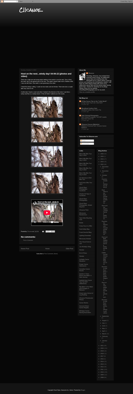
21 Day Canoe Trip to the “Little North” (92, 103)
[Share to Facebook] (52, 231)
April (103, 331)
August (104, 320)
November (105, 171)
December (105, 166)
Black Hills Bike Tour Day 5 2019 (85, 169)
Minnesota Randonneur (83, 213)
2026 (102, 154)
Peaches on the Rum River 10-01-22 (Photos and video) (104, 306)
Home (47, 248)
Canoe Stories (83, 303)
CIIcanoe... (31, 10)
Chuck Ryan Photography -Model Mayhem (85, 205)
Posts (83, 140)
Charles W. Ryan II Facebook (85, 194)
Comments (85, 143)
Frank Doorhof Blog (85, 232)
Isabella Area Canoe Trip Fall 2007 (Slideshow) (85, 281)
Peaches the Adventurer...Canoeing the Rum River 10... (105, 228)
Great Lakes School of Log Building (86, 294)
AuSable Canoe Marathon (84, 260)
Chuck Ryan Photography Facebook (83, 189)
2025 (102, 156)
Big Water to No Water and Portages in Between (86, 288)
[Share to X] (50, 231)
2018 (102, 353)
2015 (102, 359)
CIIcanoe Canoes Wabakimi (90, 124)
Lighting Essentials (85, 235)
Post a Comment (28, 240)
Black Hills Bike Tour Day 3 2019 (85, 159)
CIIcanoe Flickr (84, 210)
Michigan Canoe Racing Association (85, 311)
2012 (102, 367)
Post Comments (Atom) (51, 253)
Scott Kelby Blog (84, 229)
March (104, 333)
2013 (102, 364)
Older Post (69, 248)
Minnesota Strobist (85, 238)
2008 (102, 377)
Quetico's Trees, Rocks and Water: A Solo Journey (85, 275)
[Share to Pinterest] (54, 231)
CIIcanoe (91, 73)
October (104, 175)
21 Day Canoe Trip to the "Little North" (94, 101)
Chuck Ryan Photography (83, 199)
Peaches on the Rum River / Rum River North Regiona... (105, 273)
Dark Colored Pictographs (90, 115)
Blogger (83, 390)
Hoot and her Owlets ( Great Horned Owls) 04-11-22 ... (105, 212)
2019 (102, 351)
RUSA (81, 223)
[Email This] (47, 231)
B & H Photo (83, 253)
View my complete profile (87, 92)
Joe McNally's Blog (85, 246)
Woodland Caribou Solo (89, 108)
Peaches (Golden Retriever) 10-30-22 (105, 183)
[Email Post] (43, 231)
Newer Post (25, 248)
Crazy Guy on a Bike (85, 226)
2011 (102, 369)
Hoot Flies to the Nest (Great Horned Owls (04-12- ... (105, 196)
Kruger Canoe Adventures (83, 265)
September (105, 316)
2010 (102, 372)
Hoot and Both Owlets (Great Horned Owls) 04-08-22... (104, 243)
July (103, 323)
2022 (102, 164)
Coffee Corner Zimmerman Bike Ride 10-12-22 (104, 258)
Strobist (81, 250)
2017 (102, 356)
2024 (102, 159)
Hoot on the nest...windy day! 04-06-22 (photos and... (104, 290)
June (104, 326)
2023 (102, 161)
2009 (102, 374)
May (103, 328)
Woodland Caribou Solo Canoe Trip (91, 110)
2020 (102, 348)
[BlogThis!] (48, 231)
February (105, 336)
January (104, 340)
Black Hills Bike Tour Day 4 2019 (85, 164)
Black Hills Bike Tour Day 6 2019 (85, 173)
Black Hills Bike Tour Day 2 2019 (85, 154)
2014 (102, 361)
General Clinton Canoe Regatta (84, 306)
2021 (102, 345)
